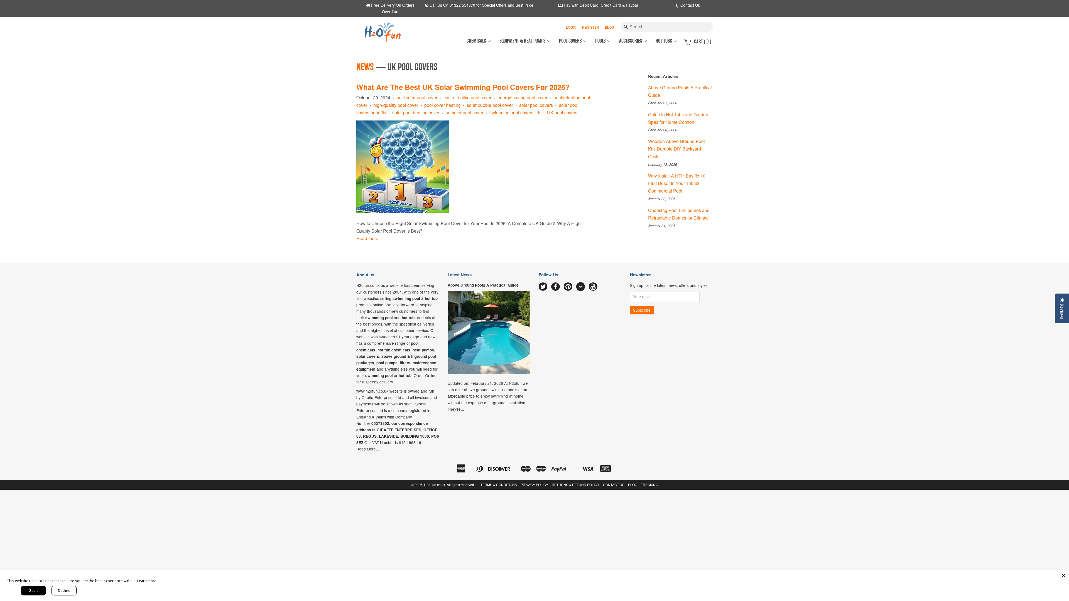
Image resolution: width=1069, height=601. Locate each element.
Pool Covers (571, 41)
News (365, 67)
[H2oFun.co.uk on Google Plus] (581, 286)
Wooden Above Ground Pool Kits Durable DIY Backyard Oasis (676, 148)
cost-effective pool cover (467, 97)
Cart (702, 42)
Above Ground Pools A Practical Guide (483, 285)
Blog (609, 27)
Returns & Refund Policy (575, 484)
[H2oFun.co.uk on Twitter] (543, 287)
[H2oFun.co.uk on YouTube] (593, 287)
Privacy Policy (534, 484)
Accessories (631, 41)
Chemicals (477, 41)
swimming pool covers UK (515, 112)
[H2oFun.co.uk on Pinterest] (568, 287)
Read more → (370, 238)
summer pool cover (464, 112)
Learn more (146, 580)
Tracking (649, 484)
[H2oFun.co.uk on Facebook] (555, 287)
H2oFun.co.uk (434, 484)
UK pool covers (562, 112)
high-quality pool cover (395, 105)
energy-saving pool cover (522, 97)
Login (571, 27)
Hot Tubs (664, 41)
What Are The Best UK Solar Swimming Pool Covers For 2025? (463, 87)
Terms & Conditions (498, 484)
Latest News (460, 275)
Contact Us (689, 5)
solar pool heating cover (416, 112)
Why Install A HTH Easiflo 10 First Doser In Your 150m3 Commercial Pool (676, 183)
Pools (601, 41)
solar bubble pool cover (490, 105)
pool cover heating (442, 105)
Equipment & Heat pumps (523, 41)
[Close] (1063, 575)
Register (590, 27)
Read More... (367, 449)
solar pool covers (536, 105)
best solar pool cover (416, 97)
